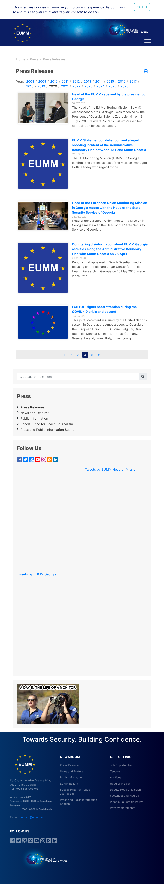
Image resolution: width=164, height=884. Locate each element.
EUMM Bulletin (69, 783)
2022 (76, 86)
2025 (112, 86)
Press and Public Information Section (48, 430)
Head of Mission (120, 783)
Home (20, 59)
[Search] (143, 376)
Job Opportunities (121, 765)
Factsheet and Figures (124, 795)
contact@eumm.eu (32, 817)
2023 (88, 86)
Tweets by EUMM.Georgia (36, 574)
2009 (42, 81)
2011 (65, 81)
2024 (100, 86)
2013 (87, 81)
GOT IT (142, 7)
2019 (41, 86)
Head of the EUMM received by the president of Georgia (109, 96)
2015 (110, 81)
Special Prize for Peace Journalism (46, 424)
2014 (99, 81)
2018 (30, 86)
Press (34, 59)
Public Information (34, 418)
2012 (76, 81)
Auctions (115, 777)
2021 (64, 86)
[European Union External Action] (44, 859)
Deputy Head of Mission (125, 789)
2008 (30, 81)
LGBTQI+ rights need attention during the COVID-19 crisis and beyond (104, 309)
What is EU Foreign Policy (126, 801)
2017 (133, 81)
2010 (54, 81)
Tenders (115, 771)
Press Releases (54, 59)
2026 (124, 86)
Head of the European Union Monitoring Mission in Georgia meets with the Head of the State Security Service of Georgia (109, 207)
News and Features (34, 413)
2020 (53, 86)
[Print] (146, 72)
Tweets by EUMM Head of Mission (111, 469)
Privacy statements (122, 807)
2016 (121, 81)
